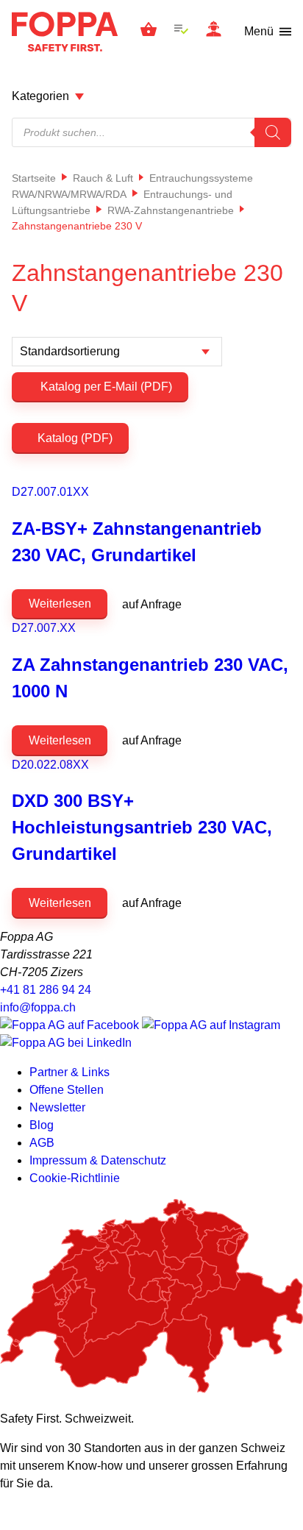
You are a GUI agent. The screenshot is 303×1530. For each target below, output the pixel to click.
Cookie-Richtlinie (74, 1178)
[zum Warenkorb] (148, 31)
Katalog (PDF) (75, 438)
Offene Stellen (66, 1090)
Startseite (34, 178)
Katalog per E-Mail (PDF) (105, 386)
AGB (41, 1142)
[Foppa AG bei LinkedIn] (66, 1042)
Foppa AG (65, 31)
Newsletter (57, 1107)
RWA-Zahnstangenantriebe (170, 210)
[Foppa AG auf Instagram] (211, 1025)
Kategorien (40, 96)
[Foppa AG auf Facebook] (71, 1025)
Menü (259, 31)
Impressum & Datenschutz (97, 1160)
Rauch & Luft (103, 178)
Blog (41, 1125)
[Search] (272, 132)
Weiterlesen (60, 603)
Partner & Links (69, 1072)
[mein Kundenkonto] (213, 31)
